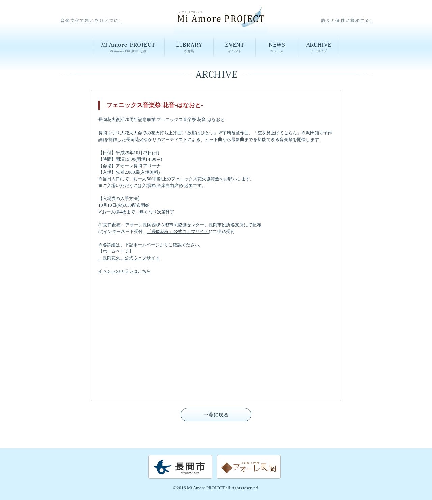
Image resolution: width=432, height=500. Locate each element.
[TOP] (221, 31)
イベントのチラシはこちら (124, 271)
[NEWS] (277, 57)
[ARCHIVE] (319, 57)
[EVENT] (235, 57)
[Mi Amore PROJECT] (128, 57)
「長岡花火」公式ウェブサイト (178, 231)
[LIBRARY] (189, 57)
